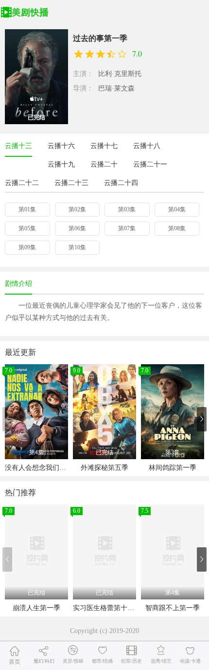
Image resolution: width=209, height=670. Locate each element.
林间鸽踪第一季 (172, 467)
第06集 (77, 228)
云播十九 (61, 164)
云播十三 (18, 145)
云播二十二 (22, 182)
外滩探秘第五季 (104, 467)
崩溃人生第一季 (36, 608)
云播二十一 (150, 164)
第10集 (77, 247)
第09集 (27, 247)
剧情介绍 (18, 283)
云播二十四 (121, 182)
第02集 (77, 209)
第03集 (127, 209)
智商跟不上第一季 (172, 608)
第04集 (177, 209)
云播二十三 (71, 182)
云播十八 (146, 145)
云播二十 (104, 164)
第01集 (27, 209)
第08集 (177, 228)
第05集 (27, 228)
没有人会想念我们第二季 (42, 467)
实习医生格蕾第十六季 (107, 608)
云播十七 (104, 145)
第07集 (127, 228)
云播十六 (61, 145)
